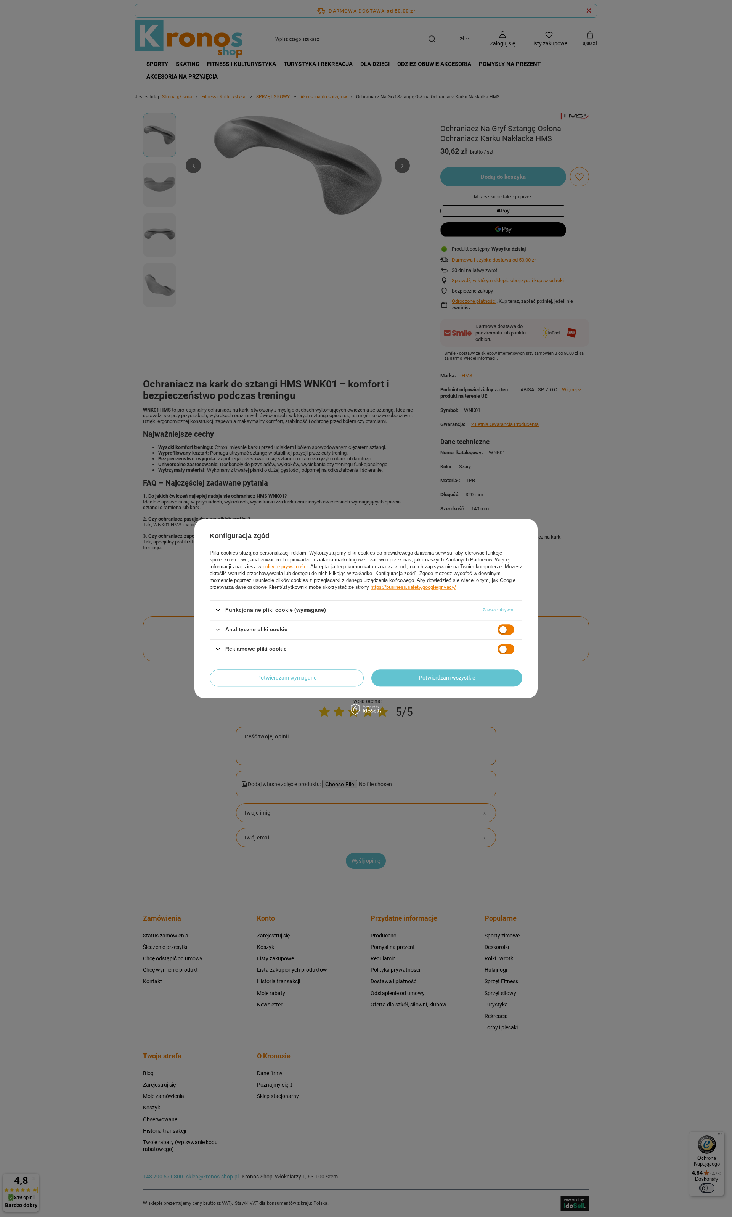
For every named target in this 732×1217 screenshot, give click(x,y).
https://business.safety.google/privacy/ (413, 587)
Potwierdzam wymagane (286, 678)
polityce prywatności (285, 566)
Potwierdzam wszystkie (447, 678)
